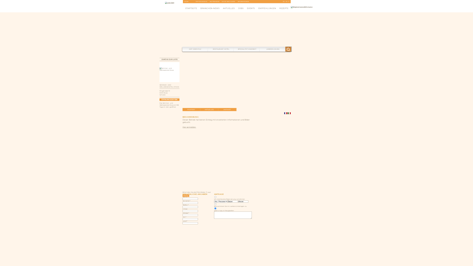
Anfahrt (227, 109)
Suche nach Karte (228, 1)
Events (251, 8)
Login (186, 1)
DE (284, 1)
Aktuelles (229, 8)
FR (286, 1)
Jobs (241, 8)
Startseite (191, 8)
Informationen (243, 1)
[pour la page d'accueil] (169, 3)
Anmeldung (188, 5)
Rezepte (283, 8)
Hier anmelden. (189, 127)
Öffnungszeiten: (169, 99)
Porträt (191, 109)
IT (288, 1)
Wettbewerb (214, 1)
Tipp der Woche (201, 1)
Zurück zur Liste (169, 59)
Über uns (241, 5)
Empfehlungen (267, 8)
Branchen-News (210, 8)
